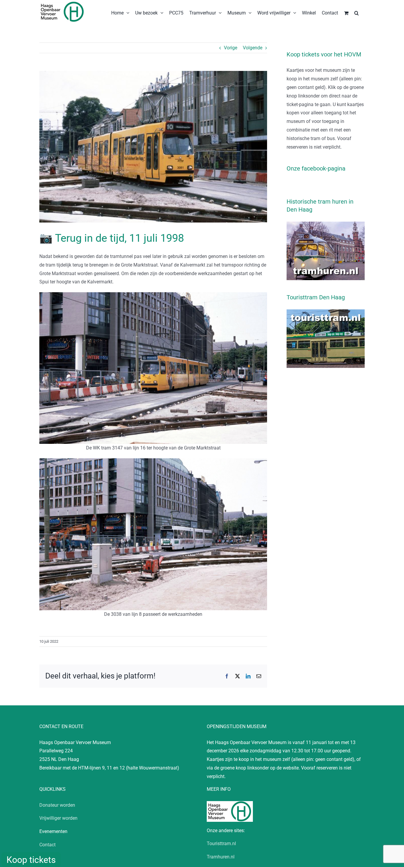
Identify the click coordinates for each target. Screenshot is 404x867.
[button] (356, 12)
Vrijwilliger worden (58, 818)
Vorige (230, 48)
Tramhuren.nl (221, 857)
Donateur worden (57, 805)
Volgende (252, 48)
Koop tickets (31, 860)
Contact (47, 844)
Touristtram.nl (221, 843)
